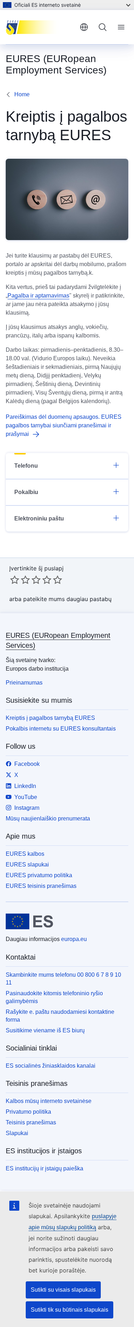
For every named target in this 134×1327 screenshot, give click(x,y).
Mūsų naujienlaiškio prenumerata (48, 818)
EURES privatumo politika (39, 875)
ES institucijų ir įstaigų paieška (44, 1168)
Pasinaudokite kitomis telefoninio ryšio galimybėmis (54, 997)
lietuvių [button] (84, 27)
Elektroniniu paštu (39, 518)
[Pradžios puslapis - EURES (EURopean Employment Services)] (40, 27)
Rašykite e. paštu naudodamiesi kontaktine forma (60, 1016)
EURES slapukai (27, 864)
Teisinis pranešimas (31, 1122)
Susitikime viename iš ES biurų (45, 1030)
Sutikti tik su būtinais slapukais (69, 1310)
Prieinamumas (24, 683)
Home (22, 94)
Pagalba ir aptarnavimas (38, 296)
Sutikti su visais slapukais (63, 1290)
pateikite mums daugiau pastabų (67, 599)
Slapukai (17, 1133)
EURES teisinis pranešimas (41, 886)
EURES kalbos (25, 854)
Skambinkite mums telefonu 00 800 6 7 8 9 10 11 (63, 979)
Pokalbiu (26, 492)
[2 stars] (20, 579)
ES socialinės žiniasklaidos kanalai (50, 1066)
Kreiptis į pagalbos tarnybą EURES (50, 718)
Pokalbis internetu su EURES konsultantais (61, 729)
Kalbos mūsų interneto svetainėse (48, 1101)
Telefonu (26, 466)
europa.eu (74, 939)
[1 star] (14, 579)
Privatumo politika (28, 1112)
